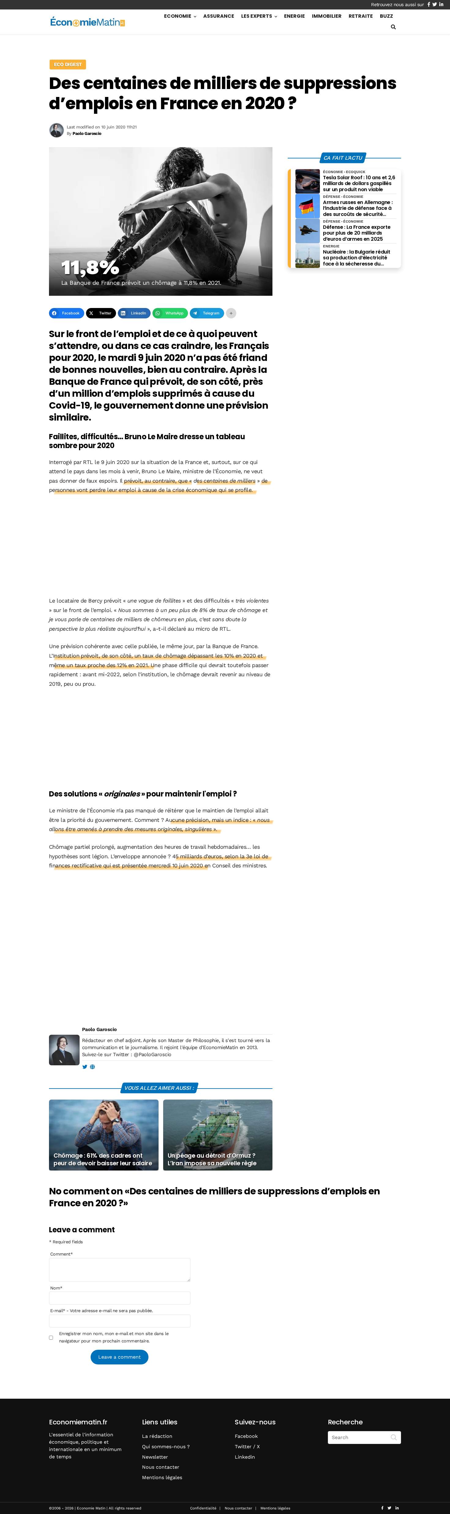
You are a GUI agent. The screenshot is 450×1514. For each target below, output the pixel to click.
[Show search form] (393, 27)
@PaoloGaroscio (152, 1054)
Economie (177, 16)
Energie (294, 16)
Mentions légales (162, 1477)
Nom (56, 1288)
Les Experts (256, 16)
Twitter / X (247, 1446)
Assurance (218, 16)
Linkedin (245, 1457)
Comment (61, 1254)
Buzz (386, 16)
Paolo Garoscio (99, 1029)
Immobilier (327, 16)
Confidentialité (203, 1508)
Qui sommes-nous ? (166, 1446)
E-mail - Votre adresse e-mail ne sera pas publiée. (101, 1310)
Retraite (361, 16)
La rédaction (157, 1436)
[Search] (394, 1437)
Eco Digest (68, 64)
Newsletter (155, 1457)
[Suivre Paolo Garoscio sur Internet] (92, 1067)
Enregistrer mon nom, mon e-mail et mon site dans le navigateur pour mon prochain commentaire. (113, 1337)
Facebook (246, 1436)
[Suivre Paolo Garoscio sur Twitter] (84, 1067)
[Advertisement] (160, 546)
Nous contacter (160, 1467)
